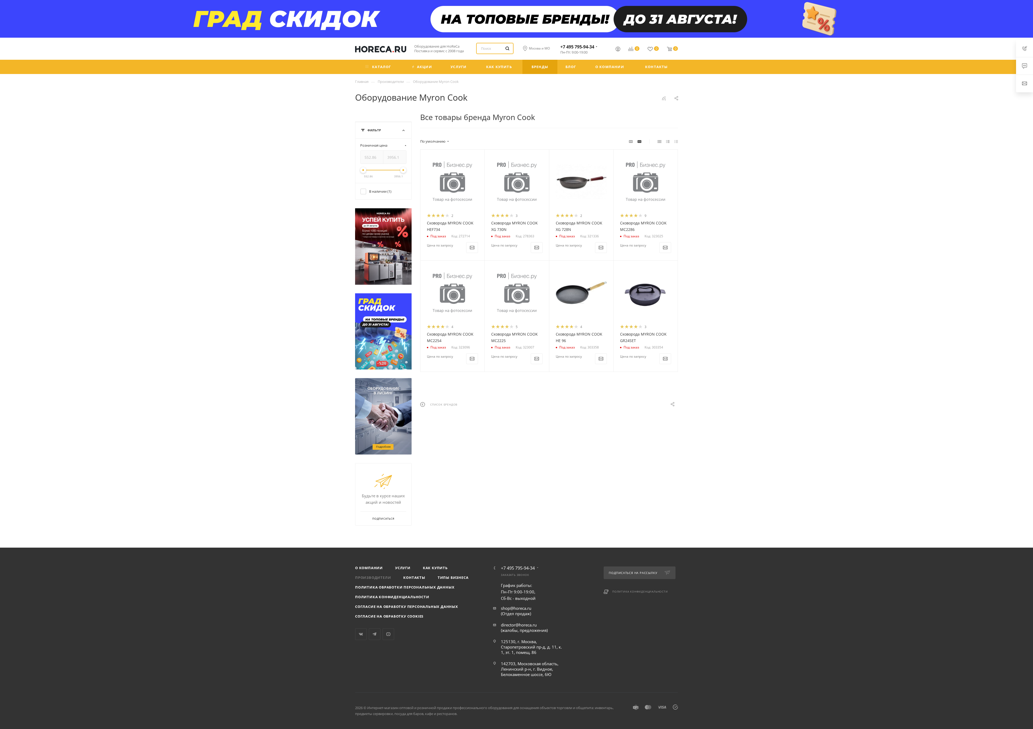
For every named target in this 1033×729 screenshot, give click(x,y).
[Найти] (507, 48)
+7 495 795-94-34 (577, 47)
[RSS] (664, 98)
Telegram (374, 634)
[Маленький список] (631, 141)
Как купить (435, 567)
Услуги (403, 567)
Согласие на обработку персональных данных (406, 606)
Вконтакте (361, 634)
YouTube (388, 634)
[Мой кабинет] (617, 49)
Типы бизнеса (453, 577)
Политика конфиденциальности (392, 596)
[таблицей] (676, 141)
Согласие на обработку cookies (389, 616)
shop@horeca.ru (516, 608)
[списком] (667, 141)
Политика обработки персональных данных (404, 587)
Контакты (414, 577)
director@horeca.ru (519, 625)
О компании (369, 567)
